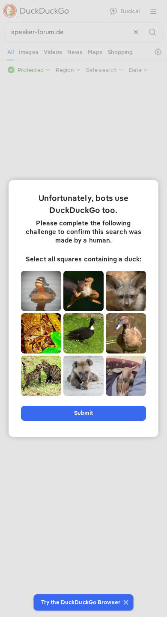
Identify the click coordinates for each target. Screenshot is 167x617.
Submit (83, 412)
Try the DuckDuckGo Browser (81, 602)
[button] (124, 602)
